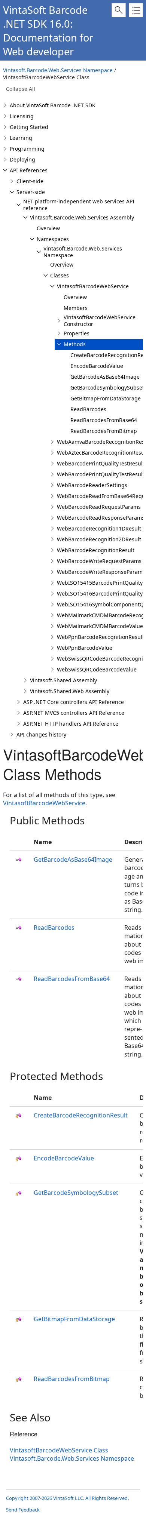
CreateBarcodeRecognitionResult (81, 1115)
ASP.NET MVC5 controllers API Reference (73, 712)
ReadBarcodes (88, 409)
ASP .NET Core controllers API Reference (73, 701)
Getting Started (29, 126)
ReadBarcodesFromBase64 (103, 420)
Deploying (22, 159)
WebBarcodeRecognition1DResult (99, 528)
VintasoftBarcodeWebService (93, 286)
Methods (75, 344)
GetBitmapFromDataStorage (105, 398)
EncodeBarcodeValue (96, 365)
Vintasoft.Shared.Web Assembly (69, 691)
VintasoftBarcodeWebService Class (59, 1450)
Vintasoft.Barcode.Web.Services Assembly (82, 217)
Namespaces (53, 239)
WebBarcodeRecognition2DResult (99, 539)
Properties (76, 333)
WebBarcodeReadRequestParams (99, 506)
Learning (21, 137)
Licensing (22, 116)
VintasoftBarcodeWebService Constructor (100, 320)
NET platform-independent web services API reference (78, 205)
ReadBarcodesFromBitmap (103, 430)
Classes (59, 275)
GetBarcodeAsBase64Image (105, 376)
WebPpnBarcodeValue (84, 647)
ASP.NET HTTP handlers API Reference (70, 723)
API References (29, 170)
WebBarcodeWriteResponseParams (101, 571)
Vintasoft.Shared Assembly (63, 680)
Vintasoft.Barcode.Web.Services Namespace (58, 70)
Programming (27, 148)
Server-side (30, 192)
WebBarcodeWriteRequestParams (99, 561)
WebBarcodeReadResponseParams (101, 517)
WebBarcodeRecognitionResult (95, 550)
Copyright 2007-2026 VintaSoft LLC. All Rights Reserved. (67, 1498)
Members (76, 307)
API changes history (41, 734)
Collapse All (20, 88)
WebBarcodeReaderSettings (92, 485)
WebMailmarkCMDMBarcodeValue (100, 626)
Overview (48, 228)
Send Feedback (23, 1509)
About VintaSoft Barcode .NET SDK (52, 105)
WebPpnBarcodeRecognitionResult (100, 636)
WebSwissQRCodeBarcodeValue (97, 669)
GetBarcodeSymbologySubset (107, 387)
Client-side (29, 181)
